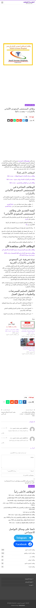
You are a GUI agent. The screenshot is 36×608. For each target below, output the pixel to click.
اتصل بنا (30, 585)
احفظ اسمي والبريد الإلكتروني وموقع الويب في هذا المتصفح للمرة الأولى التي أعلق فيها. (19, 481)
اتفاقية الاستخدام (28, 582)
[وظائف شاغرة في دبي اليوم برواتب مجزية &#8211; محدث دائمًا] (12, 325)
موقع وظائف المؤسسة (24, 161)
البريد (26, 219)
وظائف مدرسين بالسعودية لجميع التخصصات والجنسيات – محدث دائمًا (28, 331)
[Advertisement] (18, 24)
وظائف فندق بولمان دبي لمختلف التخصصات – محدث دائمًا (27, 413)
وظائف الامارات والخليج (29, 553)
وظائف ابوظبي (31, 560)
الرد (2, 433)
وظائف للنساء (32, 566)
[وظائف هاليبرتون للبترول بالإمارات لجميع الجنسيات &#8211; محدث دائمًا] (28, 342)
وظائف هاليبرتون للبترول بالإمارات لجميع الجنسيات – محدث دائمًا (28, 348)
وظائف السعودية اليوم (30, 563)
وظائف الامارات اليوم (29, 105)
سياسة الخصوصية (28, 578)
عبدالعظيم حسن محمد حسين (20, 428)
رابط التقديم (10, 204)
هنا (26, 224)
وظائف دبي (32, 556)
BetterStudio (22, 605)
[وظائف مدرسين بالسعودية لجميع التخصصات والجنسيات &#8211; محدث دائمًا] (28, 325)
